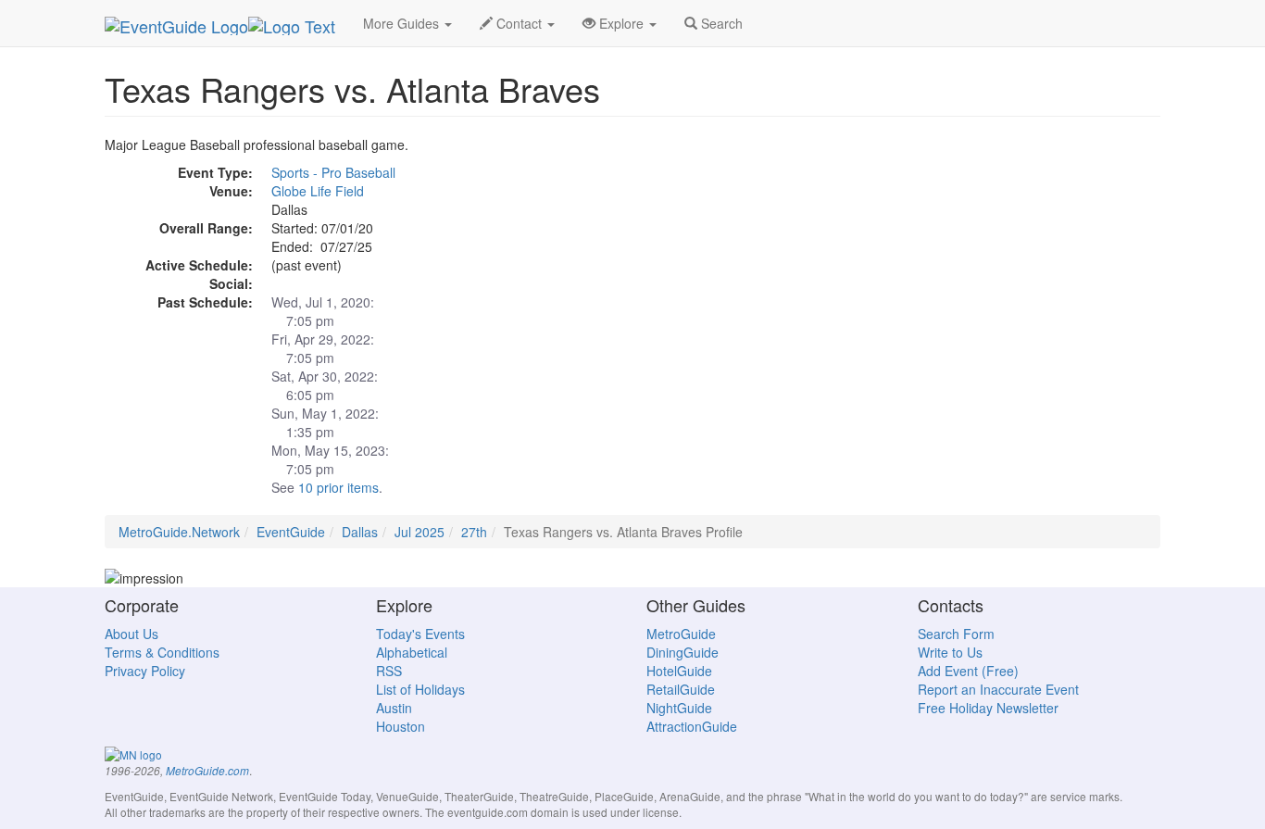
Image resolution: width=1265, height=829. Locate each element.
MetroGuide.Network (179, 531)
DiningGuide (682, 652)
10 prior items (338, 487)
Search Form (956, 633)
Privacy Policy (145, 670)
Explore (621, 23)
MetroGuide (681, 633)
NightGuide (679, 707)
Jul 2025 (420, 531)
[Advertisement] (993, 265)
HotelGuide (679, 670)
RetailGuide (680, 689)
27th (474, 531)
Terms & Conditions (162, 652)
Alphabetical (411, 652)
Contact (519, 23)
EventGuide (291, 531)
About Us (131, 633)
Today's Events (420, 633)
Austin (394, 707)
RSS (389, 670)
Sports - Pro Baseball (333, 172)
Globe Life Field (317, 191)
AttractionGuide (691, 726)
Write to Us (950, 652)
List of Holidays (420, 689)
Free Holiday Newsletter (988, 707)
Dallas (360, 531)
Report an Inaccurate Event (998, 689)
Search (720, 23)
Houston (400, 726)
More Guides (403, 23)
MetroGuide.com (207, 770)
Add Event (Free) (968, 670)
